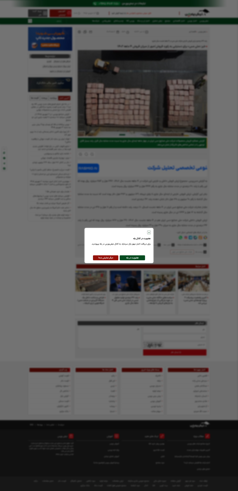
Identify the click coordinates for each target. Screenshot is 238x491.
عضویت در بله (132, 258)
